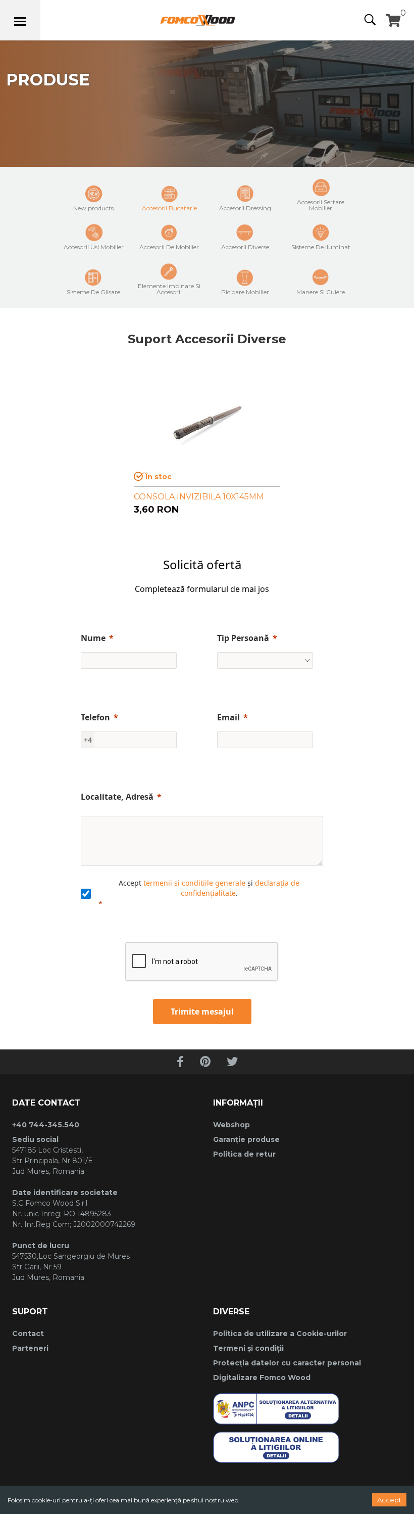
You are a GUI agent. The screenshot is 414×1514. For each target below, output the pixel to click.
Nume (93, 638)
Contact (28, 1333)
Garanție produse (246, 1139)
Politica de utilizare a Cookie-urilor (280, 1333)
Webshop (231, 1124)
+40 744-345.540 (45, 1124)
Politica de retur (244, 1154)
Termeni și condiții (248, 1348)
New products (93, 207)
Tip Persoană (243, 638)
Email (228, 717)
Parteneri (30, 1348)
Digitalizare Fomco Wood (261, 1377)
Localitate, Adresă (117, 796)
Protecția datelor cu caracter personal (287, 1362)
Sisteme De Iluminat (320, 246)
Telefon (95, 717)
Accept (389, 1500)
